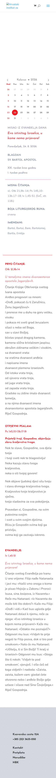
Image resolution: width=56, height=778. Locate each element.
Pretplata (19, 753)
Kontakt (18, 748)
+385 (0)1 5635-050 (24, 739)
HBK (16, 762)
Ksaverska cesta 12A (26, 734)
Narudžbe (19, 757)
